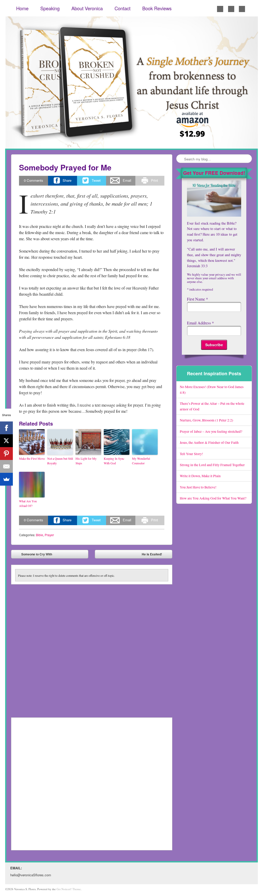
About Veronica (87, 8)
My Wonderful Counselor (141, 460)
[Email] (6, 466)
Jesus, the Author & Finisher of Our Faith (209, 442)
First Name (197, 299)
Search (180, 159)
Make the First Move (32, 458)
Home (22, 8)
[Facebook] (6, 427)
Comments (33, 180)
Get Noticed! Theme (69, 889)
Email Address (200, 322)
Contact (122, 8)
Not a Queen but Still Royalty (60, 460)
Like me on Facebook (220, 9)
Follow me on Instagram (231, 9)
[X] (6, 440)
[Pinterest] (6, 453)
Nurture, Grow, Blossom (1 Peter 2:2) (206, 420)
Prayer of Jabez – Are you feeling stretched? (211, 431)
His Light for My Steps (86, 460)
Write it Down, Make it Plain (200, 475)
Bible (39, 535)
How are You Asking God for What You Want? (213, 498)
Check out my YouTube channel (242, 9)
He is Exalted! (156, 555)
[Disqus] (91, 648)
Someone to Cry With (33, 555)
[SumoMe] (6, 479)
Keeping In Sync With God (114, 460)
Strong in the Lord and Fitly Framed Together (212, 464)
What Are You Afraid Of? (28, 503)
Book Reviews (157, 8)
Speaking (50, 8)
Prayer (49, 535)
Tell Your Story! (191, 453)
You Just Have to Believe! (198, 487)
